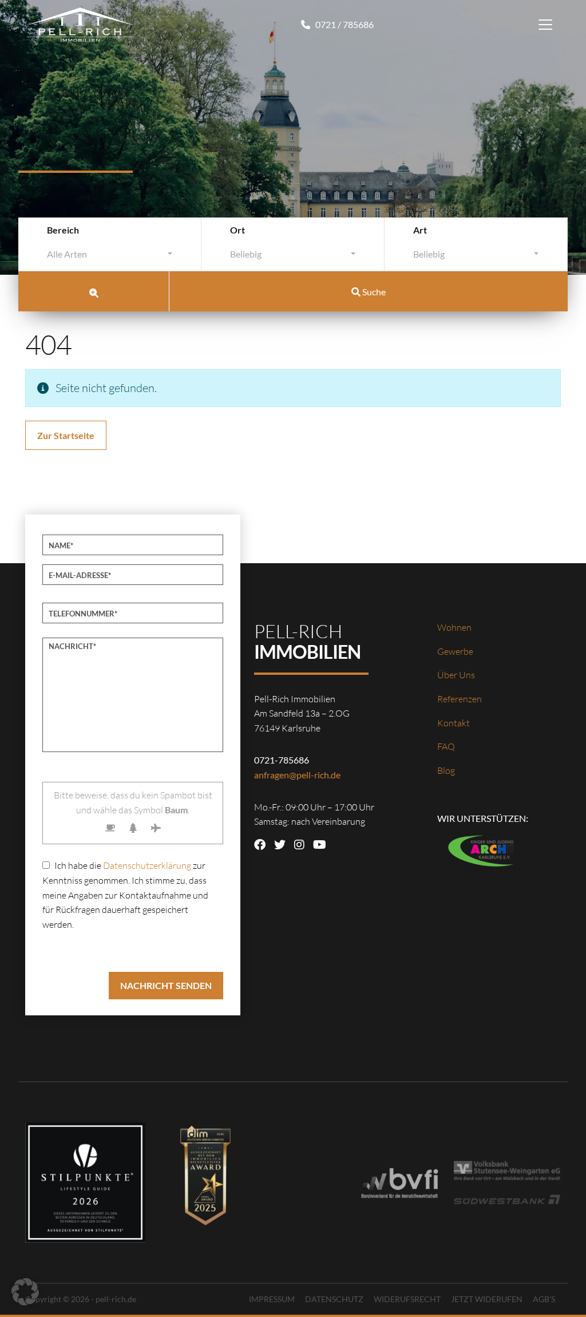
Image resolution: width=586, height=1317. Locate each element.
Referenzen (459, 699)
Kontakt (453, 723)
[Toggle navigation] (545, 24)
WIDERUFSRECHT (407, 1299)
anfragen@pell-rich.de (297, 774)
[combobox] (109, 257)
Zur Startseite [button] (65, 435)
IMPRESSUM (272, 1299)
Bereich (63, 229)
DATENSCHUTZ (334, 1299)
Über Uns (456, 675)
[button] (25, 1292)
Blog (446, 770)
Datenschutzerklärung (147, 865)
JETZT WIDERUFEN (486, 1299)
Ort (237, 229)
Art (420, 229)
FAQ (446, 746)
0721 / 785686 (344, 24)
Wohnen (454, 627)
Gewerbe (455, 651)
